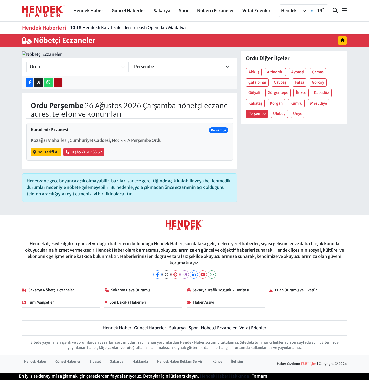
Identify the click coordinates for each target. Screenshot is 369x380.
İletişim (237, 361)
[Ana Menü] (342, 10)
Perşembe (257, 113)
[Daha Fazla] (58, 82)
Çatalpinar (257, 82)
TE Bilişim (308, 364)
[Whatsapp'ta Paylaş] (48, 82)
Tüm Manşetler (41, 302)
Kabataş (255, 103)
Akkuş (253, 72)
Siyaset (95, 361)
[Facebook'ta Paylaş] (29, 82)
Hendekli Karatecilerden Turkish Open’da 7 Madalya (128, 27)
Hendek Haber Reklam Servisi (180, 361)
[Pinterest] (175, 274)
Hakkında (140, 361)
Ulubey (279, 113)
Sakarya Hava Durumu (130, 290)
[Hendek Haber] (43, 10)
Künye (217, 361)
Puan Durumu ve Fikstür (296, 290)
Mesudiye (318, 103)
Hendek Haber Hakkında (224, 376)
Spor (184, 10)
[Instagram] (184, 274)
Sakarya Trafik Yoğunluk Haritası (221, 290)
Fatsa (299, 82)
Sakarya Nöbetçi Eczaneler (51, 290)
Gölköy (318, 82)
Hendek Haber (88, 10)
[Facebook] (157, 274)
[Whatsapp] (212, 274)
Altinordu (275, 72)
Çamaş (318, 72)
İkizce (301, 92)
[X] (166, 274)
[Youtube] (203, 274)
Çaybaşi (280, 82)
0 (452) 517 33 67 (87, 152)
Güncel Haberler (128, 10)
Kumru (296, 103)
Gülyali (254, 92)
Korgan (276, 103)
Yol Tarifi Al (48, 152)
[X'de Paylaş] (38, 82)
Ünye (297, 113)
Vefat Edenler (256, 10)
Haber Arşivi (203, 302)
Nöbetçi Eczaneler (215, 10)
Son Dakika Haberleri (128, 302)
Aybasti (297, 72)
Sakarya (162, 10)
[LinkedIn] (194, 274)
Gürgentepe (278, 92)
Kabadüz (321, 92)
